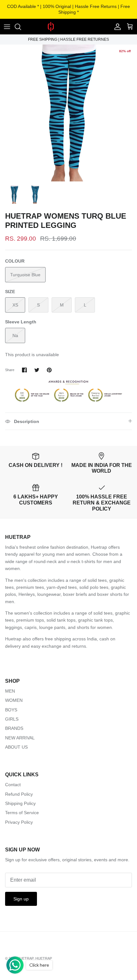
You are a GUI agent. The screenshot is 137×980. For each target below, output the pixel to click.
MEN (10, 691)
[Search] (21, 27)
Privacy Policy (19, 822)
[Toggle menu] (7, 27)
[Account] (116, 27)
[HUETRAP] (68, 26)
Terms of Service (22, 812)
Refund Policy (19, 794)
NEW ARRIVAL (20, 737)
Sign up (21, 898)
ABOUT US (16, 747)
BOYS (11, 709)
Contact (13, 784)
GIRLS (11, 719)
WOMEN (14, 700)
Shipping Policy (20, 803)
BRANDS (14, 728)
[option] (68, 113)
